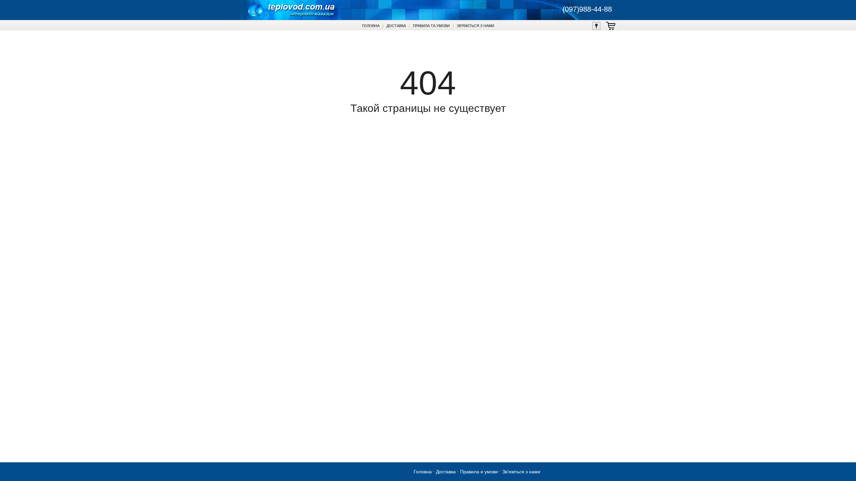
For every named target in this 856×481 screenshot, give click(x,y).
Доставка (396, 26)
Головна (371, 26)
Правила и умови (479, 471)
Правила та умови (431, 26)
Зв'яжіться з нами (475, 26)
